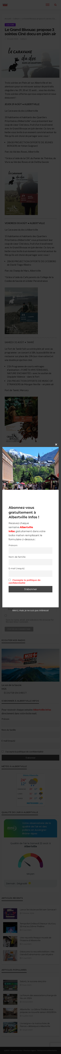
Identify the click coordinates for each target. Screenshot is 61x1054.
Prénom (13, 545)
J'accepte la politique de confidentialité (25, 581)
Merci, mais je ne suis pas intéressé (30, 610)
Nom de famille (17, 556)
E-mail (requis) (17, 568)
